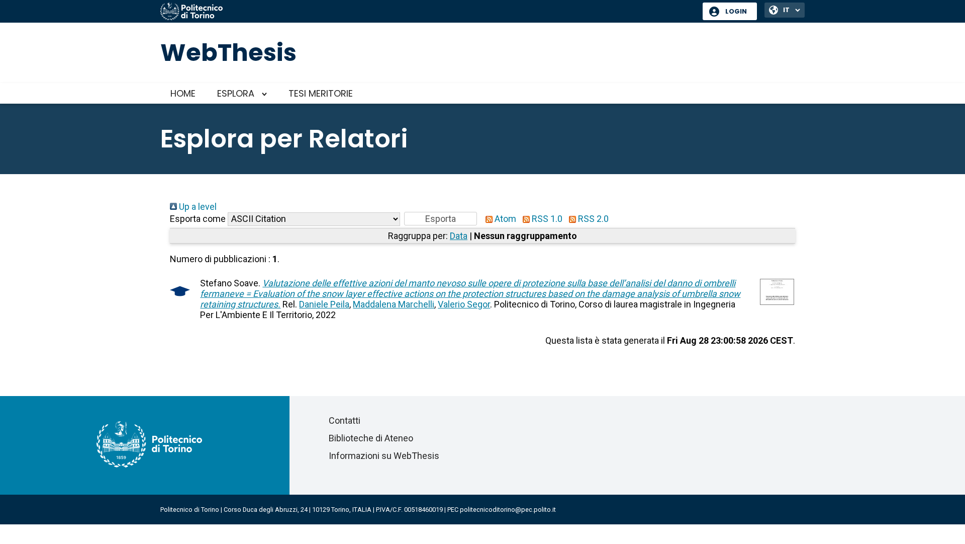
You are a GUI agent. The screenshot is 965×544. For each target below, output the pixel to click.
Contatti (344, 420)
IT (786, 10)
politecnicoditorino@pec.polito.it (508, 509)
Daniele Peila (324, 304)
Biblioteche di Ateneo (371, 438)
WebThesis (228, 52)
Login (736, 11)
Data (458, 235)
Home (183, 93)
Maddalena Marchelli (393, 304)
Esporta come (198, 218)
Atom (504, 218)
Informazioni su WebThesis (384, 455)
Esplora (235, 93)
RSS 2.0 (592, 218)
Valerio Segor (464, 304)
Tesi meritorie (320, 93)
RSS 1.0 (546, 218)
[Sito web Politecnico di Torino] (427, 12)
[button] (440, 218)
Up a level (197, 206)
